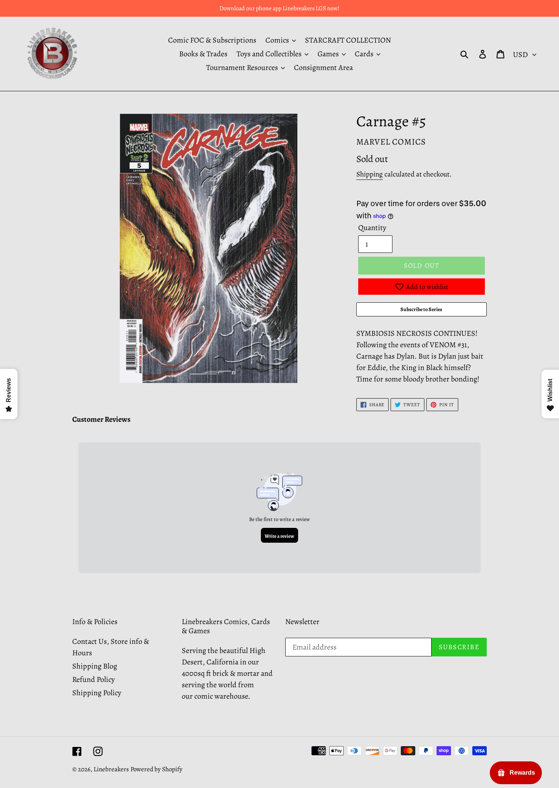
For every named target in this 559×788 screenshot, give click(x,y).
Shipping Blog (94, 666)
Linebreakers (111, 769)
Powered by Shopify (156, 769)
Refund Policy (93, 679)
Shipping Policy (96, 693)
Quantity (372, 227)
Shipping (369, 174)
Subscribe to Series (421, 309)
